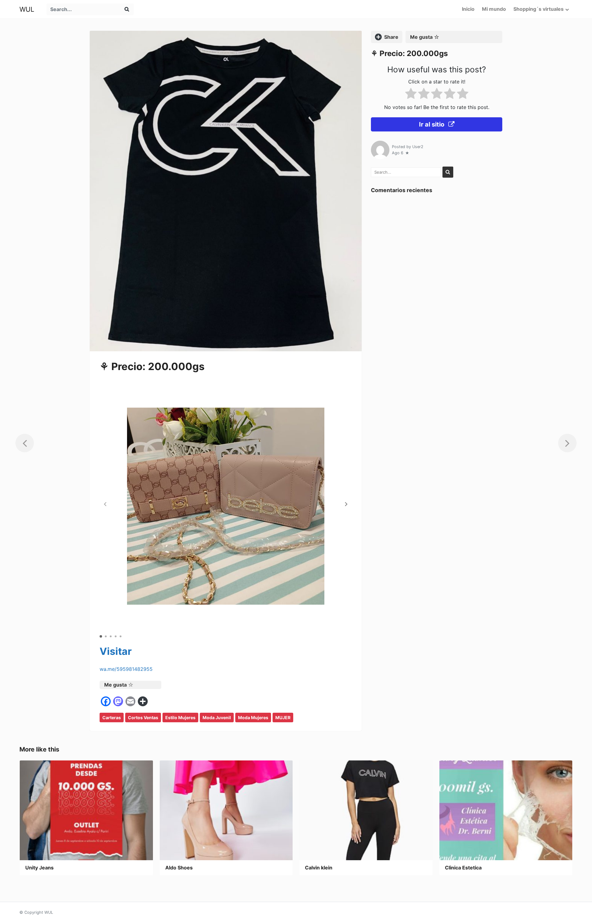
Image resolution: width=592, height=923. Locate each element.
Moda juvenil (217, 717)
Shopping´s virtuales (538, 9)
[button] (346, 504)
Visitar (116, 651)
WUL (26, 9)
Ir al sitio (432, 124)
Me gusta (115, 685)
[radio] (411, 95)
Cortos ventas (143, 717)
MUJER (282, 717)
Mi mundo (494, 9)
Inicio (468, 9)
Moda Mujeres (253, 717)
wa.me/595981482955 (126, 669)
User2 (417, 146)
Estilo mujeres (180, 717)
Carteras (111, 717)
